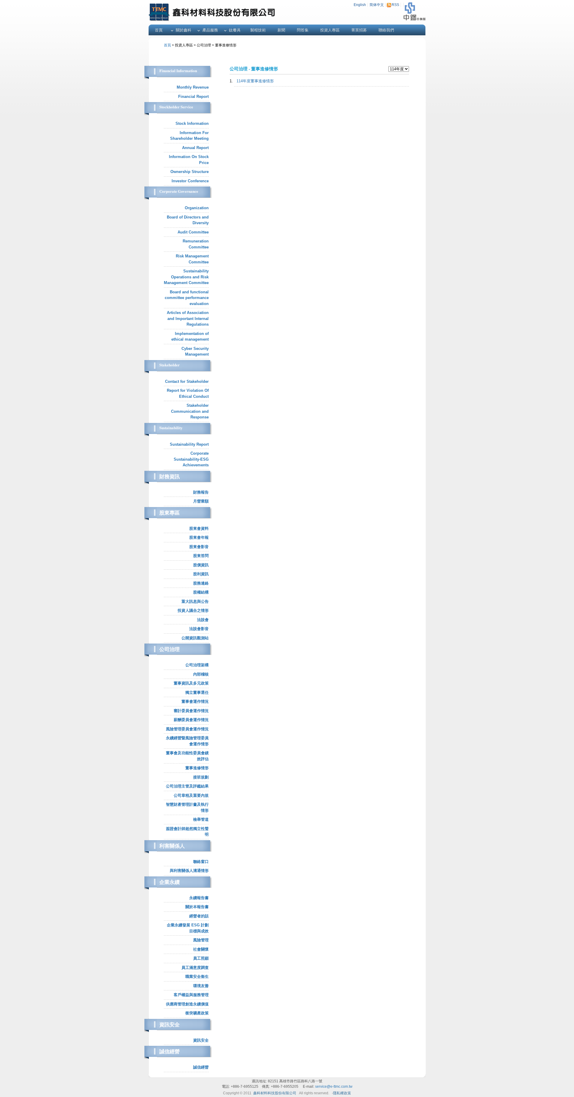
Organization (197, 208)
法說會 (203, 619)
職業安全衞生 (197, 976)
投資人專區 (330, 30)
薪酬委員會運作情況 (191, 719)
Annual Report (195, 147)
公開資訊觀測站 (195, 638)
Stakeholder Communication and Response (190, 411)
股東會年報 (199, 537)
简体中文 (377, 5)
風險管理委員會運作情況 (187, 729)
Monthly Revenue (193, 87)
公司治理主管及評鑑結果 (187, 786)
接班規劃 (201, 777)
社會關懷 (201, 949)
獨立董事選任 (197, 692)
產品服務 (210, 30)
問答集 (303, 30)
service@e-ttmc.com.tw (333, 1086)
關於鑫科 (183, 30)
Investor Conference (190, 181)
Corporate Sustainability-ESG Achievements (191, 459)
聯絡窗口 (201, 861)
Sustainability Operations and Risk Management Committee (186, 277)
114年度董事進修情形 (255, 81)
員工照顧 (201, 958)
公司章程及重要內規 (191, 795)
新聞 (281, 30)
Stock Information (192, 123)
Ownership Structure (189, 171)
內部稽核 (201, 674)
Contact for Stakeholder (187, 381)
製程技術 (258, 30)
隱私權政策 (342, 1093)
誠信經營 (201, 1067)
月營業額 (201, 501)
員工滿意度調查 (195, 967)
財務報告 (201, 492)
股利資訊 (201, 574)
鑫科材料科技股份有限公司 (274, 1093)
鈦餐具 (235, 30)
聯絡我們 (386, 30)
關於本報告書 (197, 907)
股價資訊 (201, 565)
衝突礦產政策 (197, 1013)
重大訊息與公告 (195, 601)
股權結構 (201, 592)
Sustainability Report (189, 444)
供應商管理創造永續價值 (187, 1004)
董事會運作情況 (195, 701)
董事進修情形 (197, 768)
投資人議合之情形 (193, 610)
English (360, 5)
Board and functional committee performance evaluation (187, 298)
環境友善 (201, 986)
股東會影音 (199, 546)
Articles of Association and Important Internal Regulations (188, 318)
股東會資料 (199, 528)
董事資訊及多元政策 (191, 683)
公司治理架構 (197, 665)
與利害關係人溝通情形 (189, 870)
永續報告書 (199, 898)
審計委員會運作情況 (191, 710)
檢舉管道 (201, 819)
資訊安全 (201, 1040)
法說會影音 (199, 628)
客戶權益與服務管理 (191, 995)
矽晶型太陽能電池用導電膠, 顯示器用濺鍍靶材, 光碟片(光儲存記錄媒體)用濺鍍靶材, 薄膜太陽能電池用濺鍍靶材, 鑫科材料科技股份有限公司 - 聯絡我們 (258, 11)
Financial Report (193, 96)
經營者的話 (199, 916)
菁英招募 (359, 30)
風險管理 (201, 940)
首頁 (159, 30)
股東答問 (201, 555)
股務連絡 (201, 583)
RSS (395, 5)
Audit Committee (193, 232)
